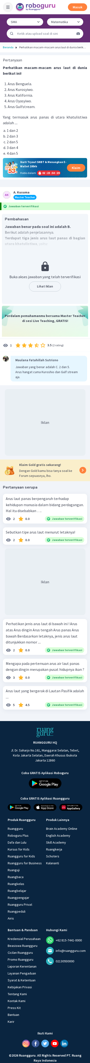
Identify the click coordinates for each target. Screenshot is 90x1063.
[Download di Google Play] (45, 783)
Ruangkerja (54, 849)
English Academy (58, 835)
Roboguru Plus (18, 835)
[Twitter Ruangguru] (45, 1043)
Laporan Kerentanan (22, 966)
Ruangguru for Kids (21, 856)
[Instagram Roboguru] (26, 1043)
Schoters (52, 856)
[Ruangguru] (45, 732)
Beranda (8, 47)
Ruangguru (15, 828)
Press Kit (14, 1008)
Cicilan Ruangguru (20, 952)
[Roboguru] (36, 7)
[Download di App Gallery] (70, 807)
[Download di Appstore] (45, 807)
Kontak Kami (16, 1001)
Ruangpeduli (16, 911)
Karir (11, 1021)
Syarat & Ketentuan (22, 980)
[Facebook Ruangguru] (35, 1043)
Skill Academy (56, 842)
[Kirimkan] (12, 34)
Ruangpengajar (18, 897)
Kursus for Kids (19, 849)
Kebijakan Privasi (20, 987)
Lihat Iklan (45, 286)
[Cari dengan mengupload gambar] (78, 34)
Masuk (77, 7)
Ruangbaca (16, 877)
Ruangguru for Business (25, 863)
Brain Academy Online (61, 828)
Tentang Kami (17, 994)
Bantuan (13, 1015)
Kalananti (52, 863)
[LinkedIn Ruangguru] (64, 1043)
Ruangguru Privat (20, 904)
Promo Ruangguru (20, 959)
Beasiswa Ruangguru (22, 946)
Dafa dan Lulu (17, 842)
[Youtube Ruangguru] (55, 1043)
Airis (11, 918)
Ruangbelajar (17, 891)
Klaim (76, 168)
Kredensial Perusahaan (24, 939)
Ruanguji (14, 870)
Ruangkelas (16, 884)
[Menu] (8, 7)
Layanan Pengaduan (22, 973)
